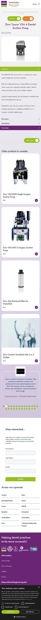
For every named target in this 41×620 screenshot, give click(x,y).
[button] (3, 406)
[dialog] (20, 602)
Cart (26, 19)
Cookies (3, 571)
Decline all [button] (30, 612)
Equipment (9, 12)
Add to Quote (29, 140)
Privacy (3, 577)
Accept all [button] (10, 612)
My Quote (12, 19)
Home (4, 12)
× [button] (39, 587)
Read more (29, 599)
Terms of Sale (5, 561)
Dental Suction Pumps (19, 12)
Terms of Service (6, 566)
